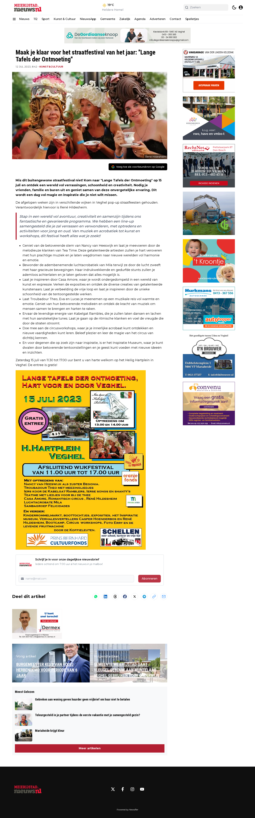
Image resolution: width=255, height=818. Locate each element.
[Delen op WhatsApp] (95, 596)
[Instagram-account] (132, 789)
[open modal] (241, 7)
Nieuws (24, 19)
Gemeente (107, 19)
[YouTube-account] (142, 789)
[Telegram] (144, 596)
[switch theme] (234, 7)
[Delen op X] (134, 596)
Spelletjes (192, 19)
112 (35, 19)
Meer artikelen (90, 748)
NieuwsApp (88, 19)
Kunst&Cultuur (51, 66)
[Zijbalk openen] (14, 19)
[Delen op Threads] (115, 596)
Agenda (140, 19)
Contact (175, 19)
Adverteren (157, 19)
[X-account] (113, 789)
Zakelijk (124, 19)
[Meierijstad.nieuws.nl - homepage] (27, 7)
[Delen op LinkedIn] (105, 596)
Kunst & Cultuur (65, 19)
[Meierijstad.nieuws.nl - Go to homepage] (27, 789)
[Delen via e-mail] (163, 596)
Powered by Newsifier (127, 809)
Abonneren (149, 578)
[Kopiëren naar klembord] (154, 596)
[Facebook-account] (123, 789)
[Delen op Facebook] (124, 596)
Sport (45, 19)
